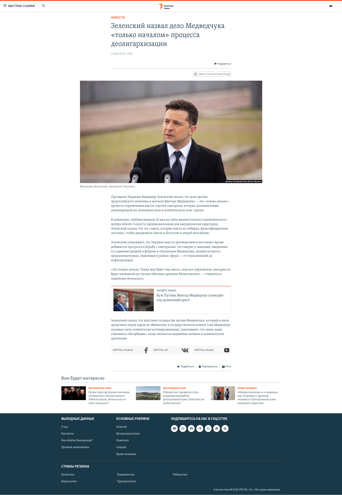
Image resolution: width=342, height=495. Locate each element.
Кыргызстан (69, 481)
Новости (118, 17)
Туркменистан (126, 481)
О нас (64, 427)
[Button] (222, 64)
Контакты (67, 434)
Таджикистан (125, 474)
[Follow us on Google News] (216, 428)
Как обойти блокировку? (76, 440)
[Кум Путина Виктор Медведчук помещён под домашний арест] (133, 300)
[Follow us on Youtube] (174, 428)
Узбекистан (180, 474)
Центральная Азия (99, 388)
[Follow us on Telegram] (199, 428)
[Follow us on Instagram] (182, 428)
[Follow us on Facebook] (191, 428)
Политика (122, 440)
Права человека (247, 388)
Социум (121, 447)
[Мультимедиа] (331, 6)
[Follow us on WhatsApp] (208, 428)
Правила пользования (75, 447)
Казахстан (67, 474)
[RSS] (225, 428)
